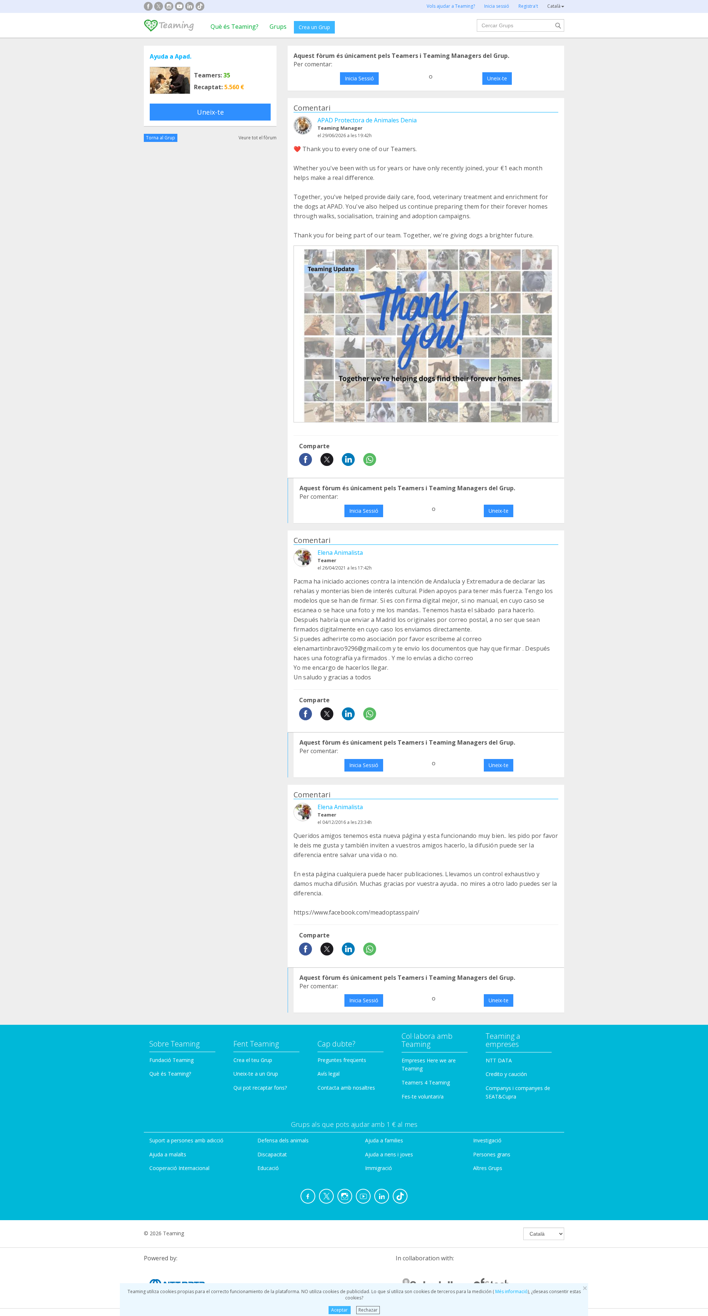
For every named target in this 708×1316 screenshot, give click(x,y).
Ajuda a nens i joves (389, 1154)
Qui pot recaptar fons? (260, 1087)
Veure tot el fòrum (258, 138)
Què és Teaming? (234, 26)
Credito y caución (506, 1073)
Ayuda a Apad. (170, 56)
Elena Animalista (340, 553)
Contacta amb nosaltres (346, 1087)
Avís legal (328, 1073)
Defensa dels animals (283, 1140)
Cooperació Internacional (179, 1167)
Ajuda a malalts (167, 1154)
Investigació (487, 1140)
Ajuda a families (384, 1140)
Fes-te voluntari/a (423, 1096)
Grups (278, 26)
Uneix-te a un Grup (255, 1073)
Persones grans (491, 1154)
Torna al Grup (160, 138)
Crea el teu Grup (252, 1059)
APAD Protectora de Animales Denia (367, 120)
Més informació (511, 1291)
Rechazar (368, 1310)
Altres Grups (487, 1167)
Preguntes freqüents (341, 1059)
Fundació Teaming (171, 1059)
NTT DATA (499, 1060)
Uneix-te (210, 112)
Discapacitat (272, 1154)
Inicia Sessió (359, 78)
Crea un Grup (314, 27)
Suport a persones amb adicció (186, 1140)
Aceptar (339, 1310)
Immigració (378, 1167)
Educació (268, 1167)
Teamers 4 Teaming (426, 1082)
